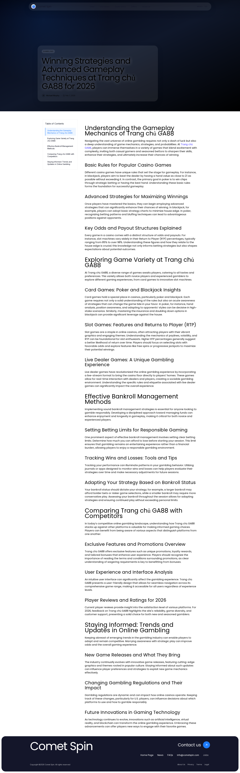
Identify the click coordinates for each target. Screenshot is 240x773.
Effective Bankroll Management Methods (60, 147)
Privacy (191, 764)
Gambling (48, 51)
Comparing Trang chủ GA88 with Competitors (60, 155)
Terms (199, 764)
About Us (181, 764)
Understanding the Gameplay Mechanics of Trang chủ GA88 (59, 131)
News (160, 755)
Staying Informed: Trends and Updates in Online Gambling (59, 163)
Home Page (146, 755)
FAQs (170, 755)
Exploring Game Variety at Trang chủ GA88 (60, 139)
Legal (206, 764)
